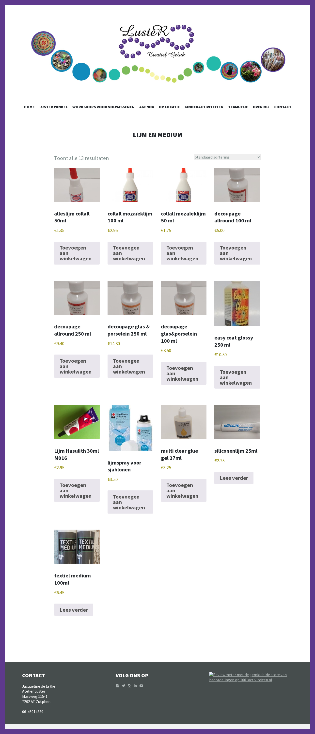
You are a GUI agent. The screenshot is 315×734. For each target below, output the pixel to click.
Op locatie (169, 106)
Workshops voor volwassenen (103, 106)
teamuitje (238, 106)
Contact (282, 106)
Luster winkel (53, 106)
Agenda (146, 106)
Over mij (261, 106)
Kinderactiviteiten (204, 106)
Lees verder (234, 477)
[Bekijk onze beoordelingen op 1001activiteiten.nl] (251, 679)
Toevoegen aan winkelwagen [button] (76, 253)
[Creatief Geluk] (157, 59)
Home (29, 106)
